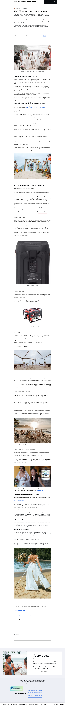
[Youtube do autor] (43, 671)
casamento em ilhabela (35, 625)
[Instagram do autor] (42, 671)
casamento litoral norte (26, 625)
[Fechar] (63, 704)
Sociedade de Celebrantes (38, 666)
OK (61, 704)
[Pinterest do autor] (45, 671)
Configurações (56, 704)
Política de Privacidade (43, 704)
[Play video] (32, 476)
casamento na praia (17, 625)
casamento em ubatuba (44, 625)
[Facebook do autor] (46, 671)
